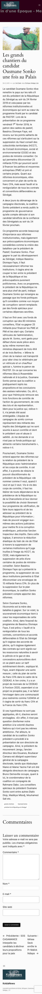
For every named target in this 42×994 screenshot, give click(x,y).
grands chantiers (9, 804)
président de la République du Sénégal (15, 807)
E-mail (7, 894)
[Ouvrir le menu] (39, 5)
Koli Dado (18, 83)
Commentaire (11, 852)
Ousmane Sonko (22, 804)
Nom (6, 883)
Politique (27, 83)
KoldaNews (9, 983)
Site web (7, 907)
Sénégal (33, 83)
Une (37, 83)
